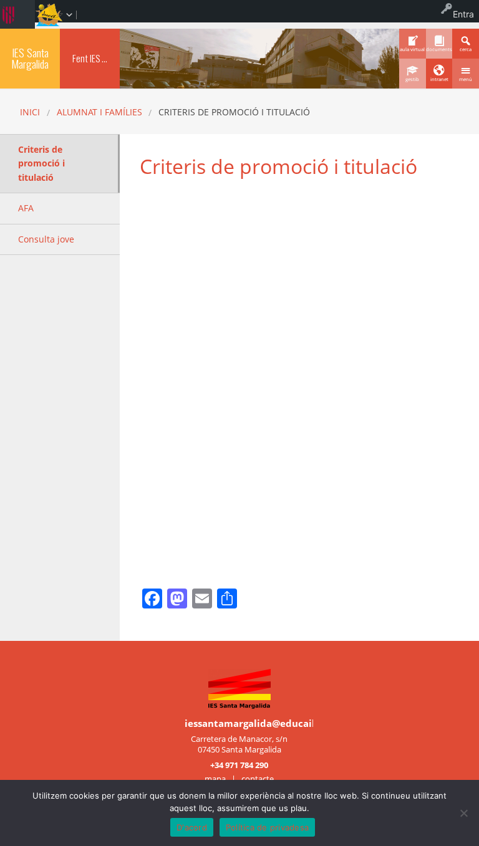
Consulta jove (46, 239)
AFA (26, 208)
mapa (215, 778)
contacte (257, 778)
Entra (463, 14)
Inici (30, 112)
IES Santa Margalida (30, 58)
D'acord (192, 827)
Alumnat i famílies (99, 112)
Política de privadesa (267, 827)
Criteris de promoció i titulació (41, 163)
